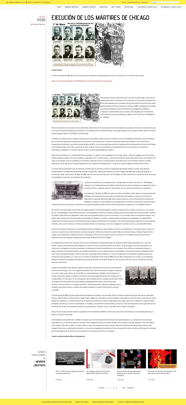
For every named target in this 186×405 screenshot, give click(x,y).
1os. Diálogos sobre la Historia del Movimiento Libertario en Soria (98, 372)
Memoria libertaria (72, 7)
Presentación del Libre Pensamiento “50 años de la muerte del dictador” (162, 372)
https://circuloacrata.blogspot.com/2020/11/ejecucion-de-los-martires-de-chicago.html (82, 81)
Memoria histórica (89, 7)
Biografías (104, 7)
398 (123, 388)
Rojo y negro (115, 7)
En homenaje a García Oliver (171, 7)
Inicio (59, 7)
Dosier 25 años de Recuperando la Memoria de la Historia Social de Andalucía (129, 373)
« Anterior (101, 388)
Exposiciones (129, 7)
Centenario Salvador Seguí (147, 7)
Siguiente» (130, 388)
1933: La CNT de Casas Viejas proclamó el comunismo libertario (70, 372)
